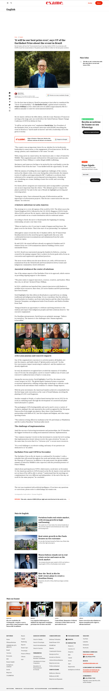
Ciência (23, 656)
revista (70, 639)
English (10, 9)
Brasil (8, 650)
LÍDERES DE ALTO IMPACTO (11, 646)
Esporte (23, 644)
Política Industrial (54, 666)
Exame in (70, 646)
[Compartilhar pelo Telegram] (10, 102)
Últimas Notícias (11, 642)
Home (16, 37)
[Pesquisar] (11, 3)
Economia (9, 656)
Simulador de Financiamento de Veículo (37, 667)
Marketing (24, 642)
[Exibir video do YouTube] (42, 338)
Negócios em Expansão (55, 679)
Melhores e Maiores (54, 673)
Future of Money (25, 653)
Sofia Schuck (20, 93)
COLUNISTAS (10, 675)
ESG (7, 659)
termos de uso (18, 688)
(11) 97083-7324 (90, 678)
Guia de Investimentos (39, 645)
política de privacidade (41, 688)
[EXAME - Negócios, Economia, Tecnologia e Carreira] (54, 3)
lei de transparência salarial (56, 688)
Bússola (51, 648)
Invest (8, 669)
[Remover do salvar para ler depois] (10, 111)
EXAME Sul (52, 645)
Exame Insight (10, 662)
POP (22, 659)
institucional (10, 688)
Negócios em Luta (54, 663)
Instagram (86, 644)
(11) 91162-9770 (90, 656)
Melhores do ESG (54, 676)
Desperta (70, 652)
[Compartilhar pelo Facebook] (10, 96)
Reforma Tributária (54, 639)
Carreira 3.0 (71, 649)
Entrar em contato (88, 654)
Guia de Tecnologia (38, 642)
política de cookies (29, 688)
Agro (69, 663)
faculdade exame (73, 636)
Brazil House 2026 (54, 642)
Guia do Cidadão (38, 639)
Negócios (9, 672)
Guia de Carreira (38, 648)
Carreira (8, 653)
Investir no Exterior (54, 657)
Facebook (85, 647)
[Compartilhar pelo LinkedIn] (10, 99)
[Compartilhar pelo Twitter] (10, 105)
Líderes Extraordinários (56, 660)
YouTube (85, 639)
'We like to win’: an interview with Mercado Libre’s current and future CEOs (92, 63)
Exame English (37, 494)
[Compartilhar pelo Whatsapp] (10, 93)
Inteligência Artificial (9, 665)
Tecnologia (24, 650)
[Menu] (7, 3)
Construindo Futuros (55, 651)
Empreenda (71, 666)
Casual (23, 639)
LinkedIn (85, 642)
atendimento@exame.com (90, 663)
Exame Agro (24, 647)
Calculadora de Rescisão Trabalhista (39, 657)
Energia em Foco (54, 654)
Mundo (23, 636)
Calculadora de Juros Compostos (39, 662)
